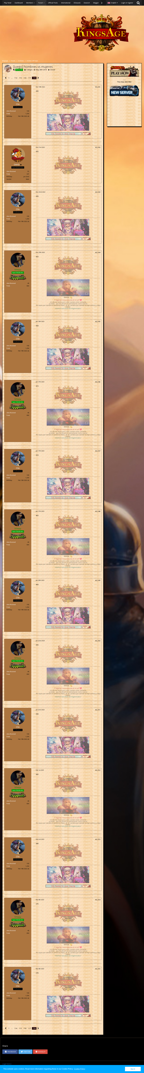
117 (29, 78)
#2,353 (97, 839)
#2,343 (97, 192)
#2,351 (97, 710)
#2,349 (97, 580)
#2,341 (97, 87)
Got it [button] (133, 1069)
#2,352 (97, 770)
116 (25, 78)
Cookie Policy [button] (79, 1069)
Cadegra (29, 70)
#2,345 (97, 321)
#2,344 (97, 252)
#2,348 (97, 511)
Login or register (127, 3)
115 (20, 78)
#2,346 (97, 382)
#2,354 (97, 900)
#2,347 (97, 451)
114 (15, 78)
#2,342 (97, 147)
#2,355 (97, 969)
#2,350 (97, 641)
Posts (8, 114)
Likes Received (11, 111)
